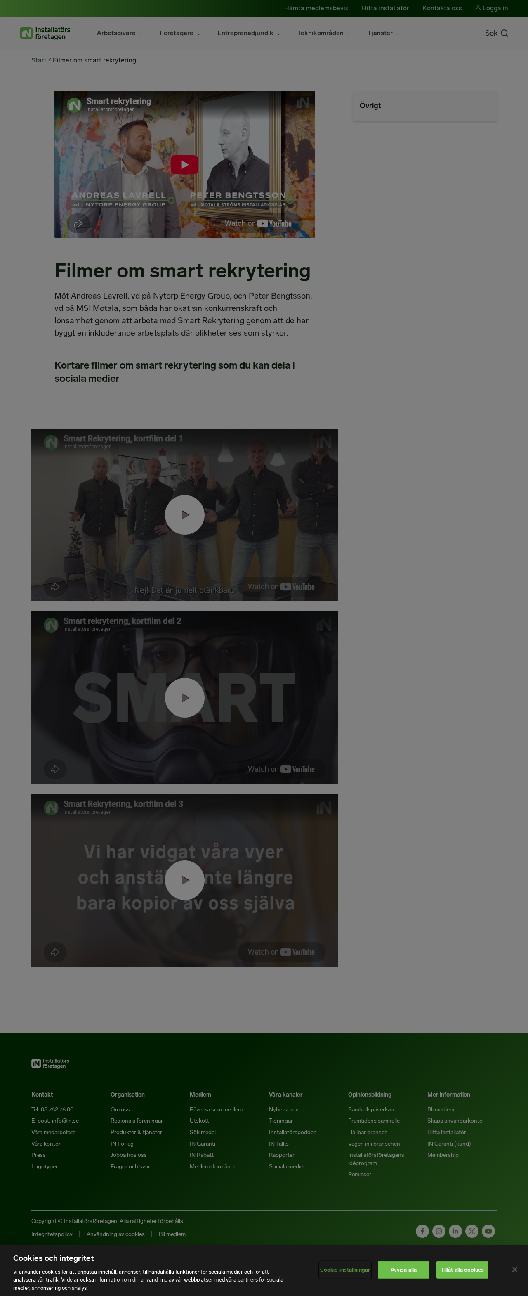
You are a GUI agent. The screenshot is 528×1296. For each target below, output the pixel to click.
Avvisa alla (404, 1270)
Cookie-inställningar (345, 1270)
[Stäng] (515, 1269)
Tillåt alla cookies (462, 1270)
